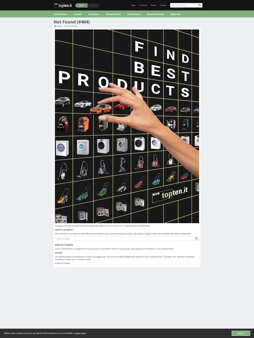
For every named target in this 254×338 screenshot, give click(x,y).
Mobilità (175, 14)
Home (58, 26)
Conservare (60, 14)
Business (94, 5)
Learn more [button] (80, 333)
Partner (153, 5)
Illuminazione (155, 14)
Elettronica (133, 14)
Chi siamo (143, 5)
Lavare (78, 14)
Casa (81, 5)
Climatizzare (113, 14)
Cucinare (93, 14)
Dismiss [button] (240, 333)
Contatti (163, 5)
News (133, 5)
